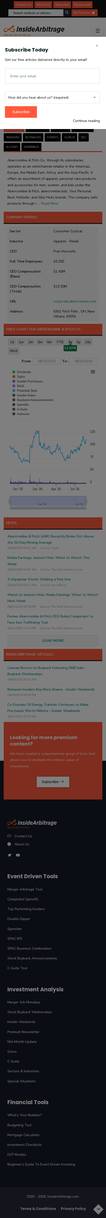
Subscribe (21, 111)
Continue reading (86, 120)
